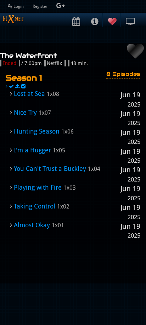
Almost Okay (32, 225)
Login (18, 6)
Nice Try (25, 112)
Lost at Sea (29, 93)
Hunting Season (37, 131)
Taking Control (34, 206)
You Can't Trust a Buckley (50, 168)
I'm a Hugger (32, 150)
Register (41, 6)
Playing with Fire (38, 187)
